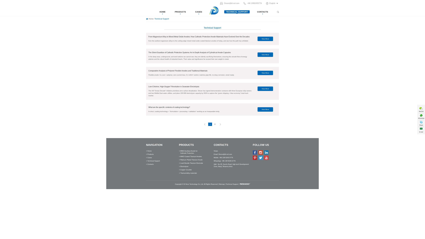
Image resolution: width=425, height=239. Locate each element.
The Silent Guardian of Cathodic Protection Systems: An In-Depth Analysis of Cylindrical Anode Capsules (189, 52)
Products (180, 12)
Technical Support (237, 12)
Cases (198, 12)
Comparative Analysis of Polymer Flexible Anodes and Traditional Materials (177, 71)
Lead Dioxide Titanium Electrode (191, 163)
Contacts (262, 12)
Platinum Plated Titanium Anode (191, 160)
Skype (421, 125)
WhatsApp (421, 118)
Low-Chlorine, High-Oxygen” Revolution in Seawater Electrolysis (173, 87)
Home (162, 12)
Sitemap (222, 184)
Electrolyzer (184, 166)
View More (265, 39)
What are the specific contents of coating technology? (169, 107)
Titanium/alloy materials (188, 173)
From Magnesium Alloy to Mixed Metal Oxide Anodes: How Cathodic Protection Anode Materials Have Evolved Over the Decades (199, 37)
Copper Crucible (186, 170)
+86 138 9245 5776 (229, 161)
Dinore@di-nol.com (231, 3)
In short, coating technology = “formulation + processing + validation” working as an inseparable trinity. (184, 111)
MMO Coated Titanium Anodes (191, 156)
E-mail (421, 132)
